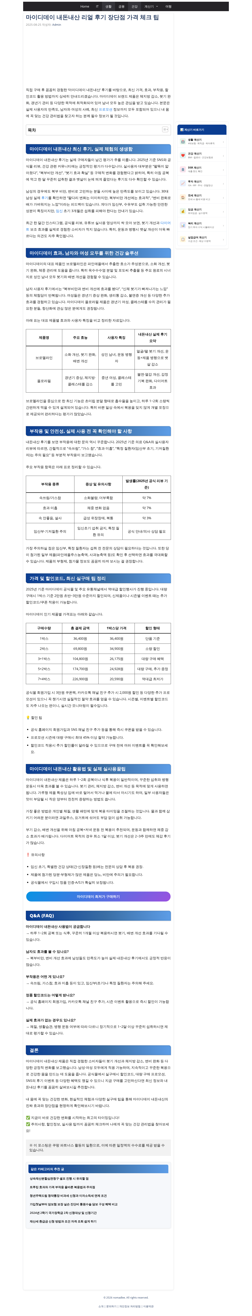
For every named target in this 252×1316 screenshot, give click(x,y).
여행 (168, 6)
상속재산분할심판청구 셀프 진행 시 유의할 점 (59, 1178)
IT (97, 6)
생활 (108, 6)
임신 (59, 210)
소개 (101, 1306)
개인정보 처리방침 (130, 1306)
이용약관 (148, 1306)
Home (84, 6)
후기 (44, 197)
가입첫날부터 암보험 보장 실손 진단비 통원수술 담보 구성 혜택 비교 (74, 1204)
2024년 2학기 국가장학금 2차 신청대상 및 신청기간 (63, 1213)
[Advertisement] (98, 58)
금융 (121, 6)
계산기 (149, 6)
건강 (134, 6)
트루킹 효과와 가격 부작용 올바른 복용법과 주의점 (62, 1187)
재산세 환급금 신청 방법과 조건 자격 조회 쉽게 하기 (63, 1221)
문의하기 (111, 1306)
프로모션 (105, 109)
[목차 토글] (163, 129)
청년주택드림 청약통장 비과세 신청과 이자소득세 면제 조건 (68, 1196)
